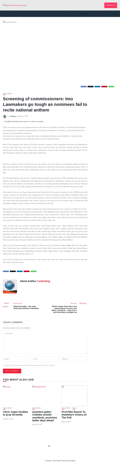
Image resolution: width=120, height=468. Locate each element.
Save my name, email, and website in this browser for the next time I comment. (30, 365)
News (16, 14)
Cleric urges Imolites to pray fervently (15, 413)
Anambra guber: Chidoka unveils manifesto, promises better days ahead (44, 416)
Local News (32, 14)
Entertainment (82, 14)
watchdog (12, 116)
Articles (62, 14)
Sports (99, 14)
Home (6, 14)
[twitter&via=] (90, 86)
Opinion (48, 14)
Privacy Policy (73, 455)
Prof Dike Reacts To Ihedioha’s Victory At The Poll (74, 414)
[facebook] (83, 86)
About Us (44, 455)
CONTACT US (110, 5)
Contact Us (57, 455)
